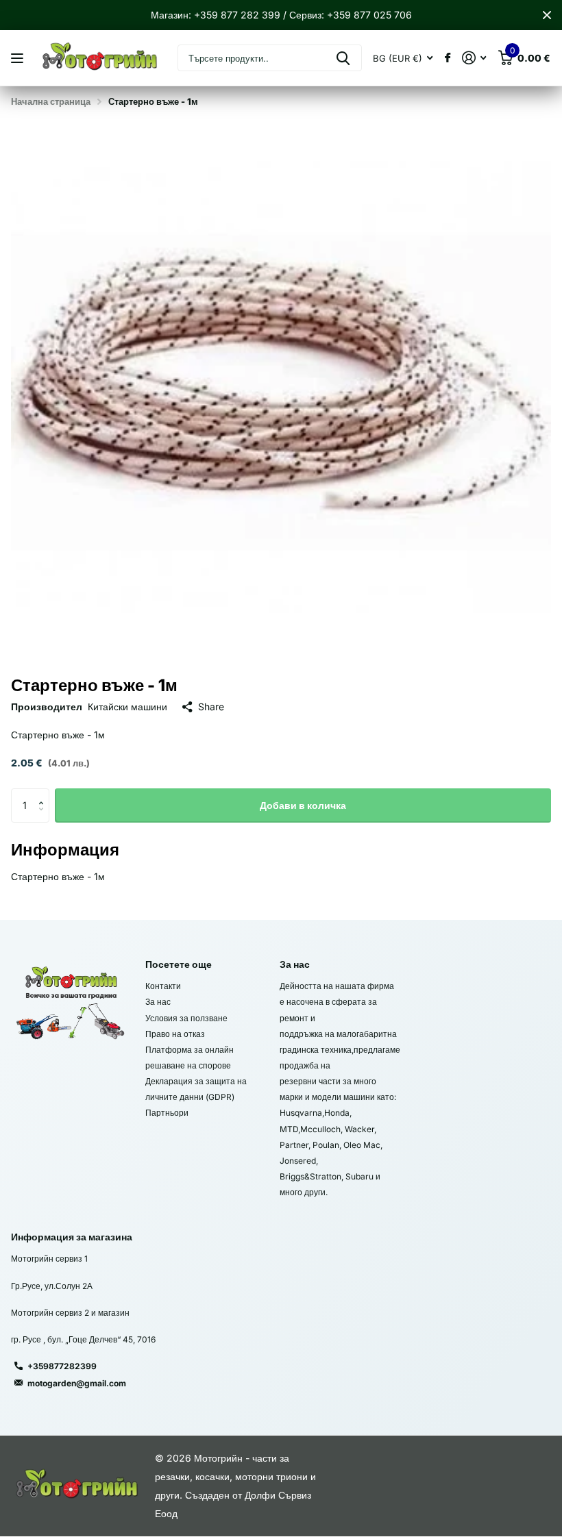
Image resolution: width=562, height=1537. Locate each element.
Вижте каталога (19, 58)
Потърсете (343, 58)
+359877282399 (62, 1366)
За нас (158, 1002)
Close (547, 15)
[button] (44, 793)
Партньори (166, 1113)
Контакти (163, 986)
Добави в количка (303, 805)
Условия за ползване (186, 1018)
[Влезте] (474, 57)
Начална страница (50, 101)
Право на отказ (175, 1034)
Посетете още (178, 964)
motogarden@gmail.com (76, 1383)
